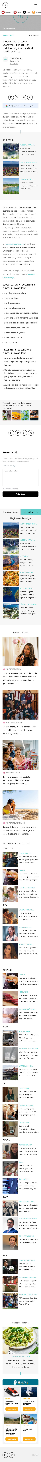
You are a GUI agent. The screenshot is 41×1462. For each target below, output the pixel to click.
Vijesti (19, 12)
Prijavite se (20, 494)
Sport (28, 12)
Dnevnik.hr (8, 12)
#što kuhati (33, 35)
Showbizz (38, 12)
